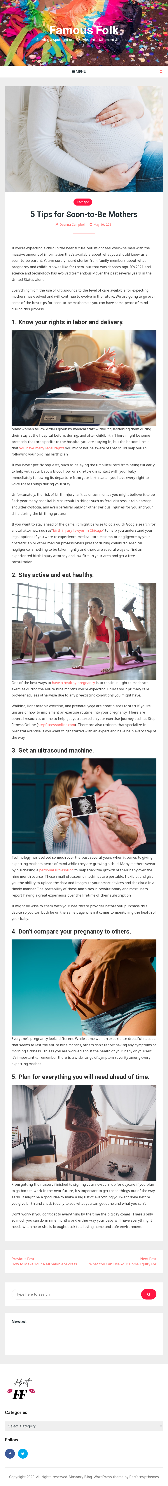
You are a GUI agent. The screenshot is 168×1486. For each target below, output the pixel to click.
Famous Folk (84, 30)
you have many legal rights (41, 448)
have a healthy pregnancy (73, 682)
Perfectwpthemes (144, 1476)
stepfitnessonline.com (56, 724)
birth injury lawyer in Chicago (78, 530)
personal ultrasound (56, 870)
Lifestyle (83, 202)
